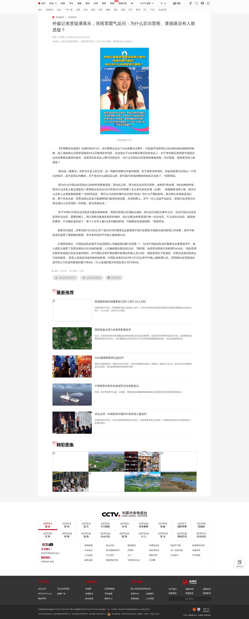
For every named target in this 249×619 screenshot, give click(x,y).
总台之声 (42, 589)
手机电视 (108, 593)
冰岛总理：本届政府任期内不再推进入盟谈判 (121, 414)
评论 (71, 3)
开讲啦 (131, 550)
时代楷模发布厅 (113, 550)
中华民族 (196, 555)
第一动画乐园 (177, 550)
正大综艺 (110, 555)
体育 (96, 3)
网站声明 (42, 598)
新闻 (63, 3)
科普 (101, 10)
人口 (130, 555)
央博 (78, 10)
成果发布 (207, 589)
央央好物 (162, 10)
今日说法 (88, 550)
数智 (138, 10)
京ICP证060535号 (45, 614)
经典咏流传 (154, 545)
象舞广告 (61, 593)
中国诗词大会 (134, 560)
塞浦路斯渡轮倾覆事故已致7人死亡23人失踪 (120, 301)
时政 (51, 3)
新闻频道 (60, 17)
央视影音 (89, 593)
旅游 (93, 10)
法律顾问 (150, 593)
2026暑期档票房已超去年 (109, 357)
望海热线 (239, 567)
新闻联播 (88, 545)
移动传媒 (89, 598)
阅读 (123, 10)
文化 (86, 10)
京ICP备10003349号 (80, 614)
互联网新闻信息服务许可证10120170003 (54, 609)
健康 (108, 10)
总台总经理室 (63, 589)
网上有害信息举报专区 (141, 589)
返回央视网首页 (67, 277)
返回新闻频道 (94, 277)
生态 (59, 10)
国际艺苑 (153, 555)
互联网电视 (109, 589)
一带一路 (69, 10)
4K (132, 3)
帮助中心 (108, 598)
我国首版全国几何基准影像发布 (113, 329)
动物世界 (196, 550)
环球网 (62, 37)
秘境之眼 (88, 560)
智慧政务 (190, 593)
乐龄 (116, 10)
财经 (88, 3)
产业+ (152, 10)
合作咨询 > (190, 599)
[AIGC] (177, 3)
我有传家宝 (154, 550)
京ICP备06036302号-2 (62, 614)
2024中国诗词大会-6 (50, 553)
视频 (79, 3)
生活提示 (175, 555)
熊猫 (112, 3)
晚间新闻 (132, 545)
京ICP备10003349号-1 (97, 614)
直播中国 (122, 3)
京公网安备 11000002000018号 (124, 614)
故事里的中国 (198, 545)
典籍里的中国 (112, 560)
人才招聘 (150, 598)
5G (145, 10)
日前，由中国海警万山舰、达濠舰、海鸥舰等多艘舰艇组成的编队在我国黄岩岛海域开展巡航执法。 (139, 392)
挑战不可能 (176, 545)
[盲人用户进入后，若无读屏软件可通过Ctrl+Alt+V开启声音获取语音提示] (190, 3)
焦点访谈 (110, 545)
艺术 (131, 10)
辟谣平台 (135, 593)
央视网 (88, 589)
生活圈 (152, 560)
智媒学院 (190, 589)
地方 (40, 10)
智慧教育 (207, 593)
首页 (43, 3)
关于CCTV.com (45, 593)
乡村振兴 (50, 10)
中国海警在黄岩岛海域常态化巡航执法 (117, 385)
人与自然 (88, 555)
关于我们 (173, 589)
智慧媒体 (173, 593)
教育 (104, 3)
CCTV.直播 (145, 3)
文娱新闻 (72, 17)
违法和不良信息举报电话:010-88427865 (134, 609)
